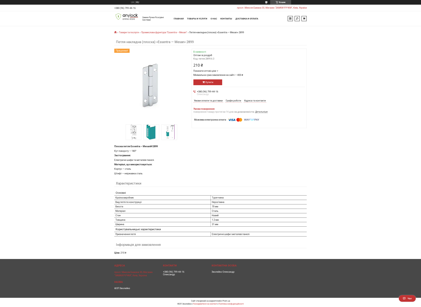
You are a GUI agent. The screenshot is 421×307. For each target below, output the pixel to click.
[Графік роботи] (290, 18)
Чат (410, 298)
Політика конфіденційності (231, 304)
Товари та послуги (129, 32)
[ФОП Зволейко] (126, 18)
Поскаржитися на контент (205, 304)
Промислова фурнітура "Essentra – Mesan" (164, 32)
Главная (179, 18)
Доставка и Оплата (246, 18)
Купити (209, 82)
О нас (213, 18)
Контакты (226, 18)
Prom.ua (226, 301)
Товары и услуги (197, 18)
